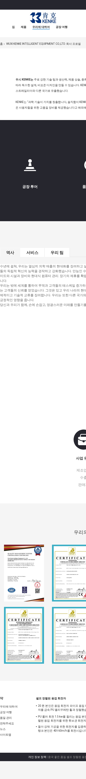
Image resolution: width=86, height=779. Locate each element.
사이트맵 (5, 734)
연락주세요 (7, 723)
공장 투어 (30, 186)
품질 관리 (6, 717)
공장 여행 (62, 27)
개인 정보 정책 (37, 757)
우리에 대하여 (41, 27)
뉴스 (3, 729)
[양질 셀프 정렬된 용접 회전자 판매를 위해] (24, 573)
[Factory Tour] (30, 167)
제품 (23, 27)
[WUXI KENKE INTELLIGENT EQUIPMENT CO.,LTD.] (43, 18)
